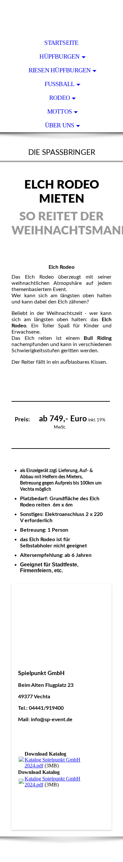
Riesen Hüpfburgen (60, 70)
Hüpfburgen (59, 56)
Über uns (59, 125)
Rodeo (59, 97)
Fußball (60, 84)
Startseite (61, 42)
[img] (61, 18)
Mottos (59, 111)
